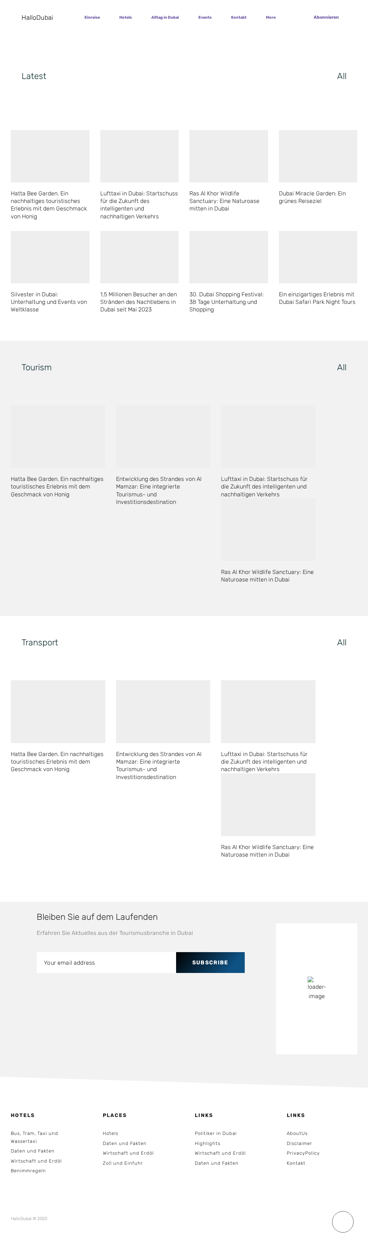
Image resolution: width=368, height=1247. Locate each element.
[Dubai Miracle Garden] (318, 156)
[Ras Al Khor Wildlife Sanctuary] (228, 156)
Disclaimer (299, 1143)
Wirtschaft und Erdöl (36, 1161)
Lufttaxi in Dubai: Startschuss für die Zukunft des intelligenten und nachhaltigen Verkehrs (139, 205)
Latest (34, 76)
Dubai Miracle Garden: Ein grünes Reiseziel (312, 197)
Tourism (37, 367)
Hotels (125, 17)
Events (205, 17)
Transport (40, 643)
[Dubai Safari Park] (318, 257)
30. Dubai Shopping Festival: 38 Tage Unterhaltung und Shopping (226, 302)
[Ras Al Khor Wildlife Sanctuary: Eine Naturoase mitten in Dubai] (268, 529)
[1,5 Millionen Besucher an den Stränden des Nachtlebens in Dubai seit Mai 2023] (139, 257)
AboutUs (297, 1133)
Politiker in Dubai (216, 1133)
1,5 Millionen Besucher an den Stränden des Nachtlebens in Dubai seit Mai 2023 (138, 302)
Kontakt (239, 17)
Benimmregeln (28, 1170)
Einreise (92, 17)
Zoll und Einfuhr (123, 1163)
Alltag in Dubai (165, 17)
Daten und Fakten (33, 1151)
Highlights (207, 1143)
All (341, 76)
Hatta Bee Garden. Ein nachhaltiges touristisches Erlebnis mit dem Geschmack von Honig (49, 205)
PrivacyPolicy (303, 1153)
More (271, 17)
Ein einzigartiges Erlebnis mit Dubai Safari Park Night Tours (317, 298)
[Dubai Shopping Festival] (228, 257)
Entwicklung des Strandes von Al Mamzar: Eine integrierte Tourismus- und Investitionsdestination (159, 490)
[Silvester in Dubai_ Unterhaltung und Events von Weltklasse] (50, 257)
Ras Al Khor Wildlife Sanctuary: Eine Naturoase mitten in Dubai (224, 201)
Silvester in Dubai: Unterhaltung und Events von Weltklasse (49, 302)
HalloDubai (37, 17)
